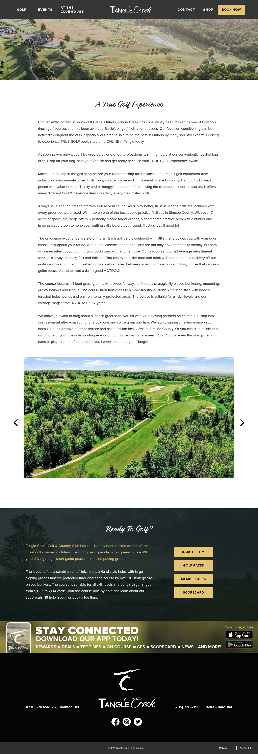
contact (186, 9)
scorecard (193, 592)
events (45, 9)
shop (208, 9)
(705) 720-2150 (188, 707)
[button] (23, 9)
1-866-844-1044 (219, 707)
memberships (193, 579)
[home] (136, 9)
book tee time (194, 552)
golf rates (193, 565)
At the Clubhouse (72, 9)
